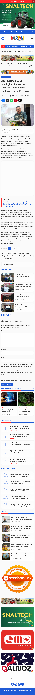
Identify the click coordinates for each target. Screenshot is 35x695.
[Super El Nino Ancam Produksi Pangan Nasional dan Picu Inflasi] (6, 556)
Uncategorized (23, 408)
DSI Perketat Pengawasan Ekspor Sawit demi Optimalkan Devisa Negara (21, 519)
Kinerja (3, 256)
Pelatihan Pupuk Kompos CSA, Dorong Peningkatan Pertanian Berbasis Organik (19, 498)
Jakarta (15, 253)
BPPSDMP (8, 253)
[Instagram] (15, 684)
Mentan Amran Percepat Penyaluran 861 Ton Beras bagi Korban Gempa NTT (23, 286)
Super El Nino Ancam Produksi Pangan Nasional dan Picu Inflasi (21, 556)
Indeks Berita (17, 678)
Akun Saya (9, 678)
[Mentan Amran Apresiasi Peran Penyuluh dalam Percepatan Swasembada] (7, 297)
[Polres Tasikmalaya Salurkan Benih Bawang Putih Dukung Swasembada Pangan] (6, 538)
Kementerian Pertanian (24, 253)
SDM (19, 256)
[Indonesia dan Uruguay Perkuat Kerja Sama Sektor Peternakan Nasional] (6, 528)
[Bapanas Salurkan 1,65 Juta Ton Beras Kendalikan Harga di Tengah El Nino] (6, 547)
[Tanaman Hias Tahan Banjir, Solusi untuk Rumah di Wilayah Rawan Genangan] (26, 399)
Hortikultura (23, 46)
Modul (30, 46)
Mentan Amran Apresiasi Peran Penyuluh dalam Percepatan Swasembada (23, 296)
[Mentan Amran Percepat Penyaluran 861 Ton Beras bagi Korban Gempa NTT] (7, 287)
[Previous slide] (30, 389)
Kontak (31, 678)
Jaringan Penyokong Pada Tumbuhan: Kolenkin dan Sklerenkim (18, 461)
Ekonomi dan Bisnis (12, 46)
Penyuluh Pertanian (12, 256)
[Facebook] (12, 684)
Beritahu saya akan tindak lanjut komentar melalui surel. (17, 373)
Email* (3, 357)
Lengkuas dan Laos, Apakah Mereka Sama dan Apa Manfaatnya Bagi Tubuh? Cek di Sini (21, 428)
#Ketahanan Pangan (20, 51)
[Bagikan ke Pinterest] (16, 100)
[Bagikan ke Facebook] (3, 100)
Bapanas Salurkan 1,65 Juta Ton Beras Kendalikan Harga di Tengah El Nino (21, 546)
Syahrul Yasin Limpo (28, 256)
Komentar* (4, 331)
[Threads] (19, 684)
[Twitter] (22, 684)
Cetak (28, 96)
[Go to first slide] (33, 389)
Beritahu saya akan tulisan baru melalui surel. (16, 380)
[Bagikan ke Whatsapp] (11, 100)
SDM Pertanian (6, 77)
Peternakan (13, 438)
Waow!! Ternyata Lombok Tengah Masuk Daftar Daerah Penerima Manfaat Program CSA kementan (17, 204)
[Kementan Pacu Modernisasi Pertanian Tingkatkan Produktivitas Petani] (7, 277)
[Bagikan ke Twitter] (7, 100)
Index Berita (25, 678)
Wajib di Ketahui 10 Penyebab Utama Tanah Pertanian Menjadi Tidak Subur (20, 453)
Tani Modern (13, 455)
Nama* (3, 350)
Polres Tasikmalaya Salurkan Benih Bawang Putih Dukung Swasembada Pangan (20, 537)
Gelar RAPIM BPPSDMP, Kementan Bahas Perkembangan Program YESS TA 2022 (20, 506)
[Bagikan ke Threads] (20, 100)
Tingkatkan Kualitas (7, 258)
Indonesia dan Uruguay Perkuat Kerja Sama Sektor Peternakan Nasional (21, 528)
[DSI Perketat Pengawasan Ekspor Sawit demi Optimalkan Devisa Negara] (6, 519)
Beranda (3, 678)
